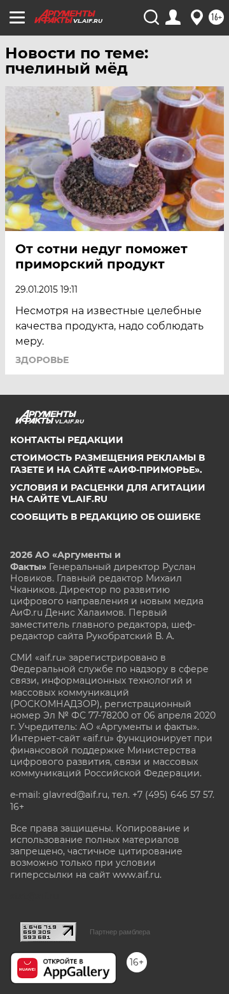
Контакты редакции (66, 440)
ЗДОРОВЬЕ (42, 359)
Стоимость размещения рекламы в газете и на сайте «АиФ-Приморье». (107, 463)
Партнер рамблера (120, 932)
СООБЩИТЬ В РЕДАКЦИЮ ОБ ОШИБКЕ (105, 516)
